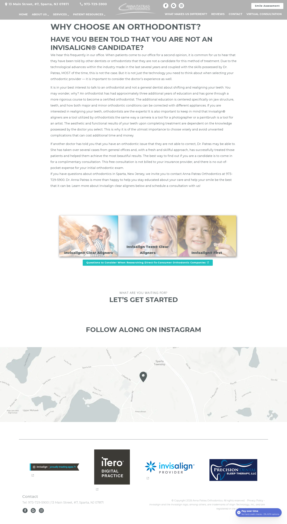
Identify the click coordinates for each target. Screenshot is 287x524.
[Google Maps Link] (173, 5)
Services (60, 14)
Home (23, 14)
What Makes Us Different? (186, 14)
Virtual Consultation (264, 14)
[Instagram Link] (181, 5)
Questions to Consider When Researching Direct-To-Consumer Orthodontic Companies (146, 262)
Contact (235, 14)
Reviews (218, 14)
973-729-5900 (95, 4)
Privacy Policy (255, 500)
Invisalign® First (206, 253)
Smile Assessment (267, 6)
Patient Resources (88, 14)
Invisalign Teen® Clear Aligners (148, 250)
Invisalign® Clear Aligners (88, 253)
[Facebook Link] (165, 5)
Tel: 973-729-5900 (35, 502)
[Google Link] (34, 512)
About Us (39, 14)
